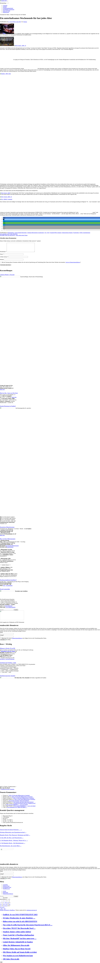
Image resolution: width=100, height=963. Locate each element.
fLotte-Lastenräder (5, 790)
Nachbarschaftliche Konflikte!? (8, 781)
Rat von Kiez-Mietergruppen (7, 740)
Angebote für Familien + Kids (8, 864)
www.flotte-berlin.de (10, 808)
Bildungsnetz (6, 12)
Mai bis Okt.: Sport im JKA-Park (9, 594)
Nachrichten (76, 434)
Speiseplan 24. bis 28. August (8, 852)
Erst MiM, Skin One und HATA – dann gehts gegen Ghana (13, 436)
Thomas (25, 21)
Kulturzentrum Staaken (67, 434)
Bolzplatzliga (11, 434)
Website (2, 461)
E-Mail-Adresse (4, 458)
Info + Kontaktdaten (7, 787)
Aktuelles (5, 5)
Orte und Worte (6, 10)
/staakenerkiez (10, 748)
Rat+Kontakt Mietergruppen (12, 747)
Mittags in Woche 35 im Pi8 (7, 850)
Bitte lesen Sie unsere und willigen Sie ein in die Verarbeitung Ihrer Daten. (23, 839)
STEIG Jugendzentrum (84, 434)
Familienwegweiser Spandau (7, 877)
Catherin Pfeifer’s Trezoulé (7, 476)
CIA (45, 434)
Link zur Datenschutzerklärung (73, 463)
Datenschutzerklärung (17, 839)
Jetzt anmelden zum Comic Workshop (8, 435)
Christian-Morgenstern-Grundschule (35, 434)
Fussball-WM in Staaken (55, 434)
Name (2, 455)
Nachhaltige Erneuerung (8, 9)
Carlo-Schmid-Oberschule (20, 434)
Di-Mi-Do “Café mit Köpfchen (7, 860)
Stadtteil (5, 7)
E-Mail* (2, 836)
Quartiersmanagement (8, 8)
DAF (48, 434)
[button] (4, 419)
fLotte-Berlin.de (8, 807)
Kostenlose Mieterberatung (7, 728)
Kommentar (3, 453)
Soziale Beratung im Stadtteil (8, 607)
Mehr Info (2, 591)
